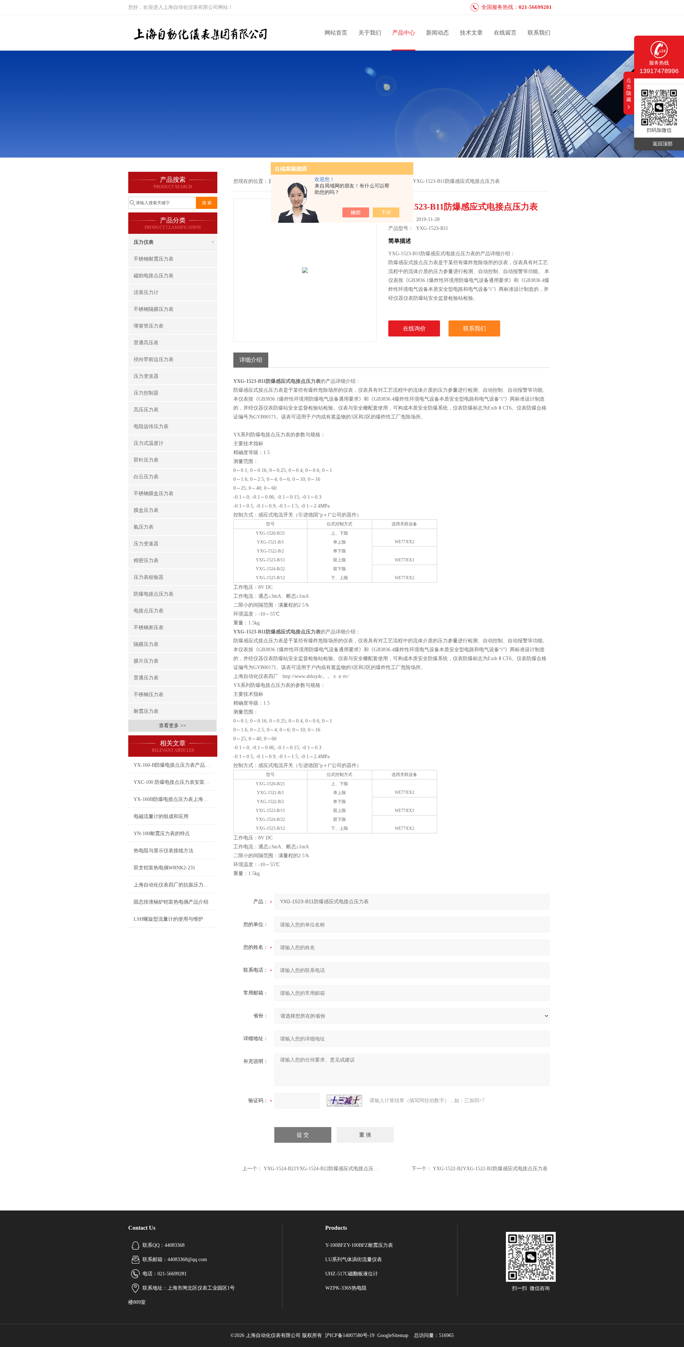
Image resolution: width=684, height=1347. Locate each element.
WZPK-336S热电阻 (346, 1288)
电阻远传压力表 (151, 426)
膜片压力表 (146, 661)
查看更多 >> (172, 725)
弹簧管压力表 (149, 326)
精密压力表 (146, 560)
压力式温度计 (149, 443)
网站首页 (336, 33)
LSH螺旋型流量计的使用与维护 (168, 919)
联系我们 (539, 33)
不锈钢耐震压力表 (153, 259)
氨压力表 (144, 527)
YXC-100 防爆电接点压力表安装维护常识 (175, 782)
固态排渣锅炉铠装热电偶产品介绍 (171, 902)
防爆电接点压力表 (153, 594)
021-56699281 (535, 7)
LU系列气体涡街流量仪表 (353, 1259)
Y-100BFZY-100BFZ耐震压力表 (359, 1245)
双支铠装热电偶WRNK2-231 (164, 867)
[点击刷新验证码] (344, 1101)
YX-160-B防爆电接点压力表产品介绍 (174, 765)
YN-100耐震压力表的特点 (162, 833)
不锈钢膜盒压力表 (153, 493)
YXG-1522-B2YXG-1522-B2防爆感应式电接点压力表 (490, 1168)
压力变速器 (146, 543)
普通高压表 (146, 342)
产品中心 (403, 33)
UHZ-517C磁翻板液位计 (351, 1273)
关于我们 (369, 33)
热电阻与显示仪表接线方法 (163, 850)
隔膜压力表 (146, 644)
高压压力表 (146, 409)
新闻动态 (437, 33)
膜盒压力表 (146, 510)
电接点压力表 (149, 610)
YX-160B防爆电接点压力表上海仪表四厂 (175, 799)
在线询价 (414, 328)
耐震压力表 (146, 711)
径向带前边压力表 (153, 359)
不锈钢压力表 (149, 694)
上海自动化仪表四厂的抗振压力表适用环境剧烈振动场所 (175, 885)
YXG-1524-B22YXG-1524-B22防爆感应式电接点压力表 (323, 1168)
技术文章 (471, 33)
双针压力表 (146, 460)
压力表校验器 (149, 577)
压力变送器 (146, 376)
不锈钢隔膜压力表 (153, 309)
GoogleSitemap (392, 1335)
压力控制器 (146, 393)
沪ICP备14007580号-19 (349, 1335)
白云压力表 (146, 476)
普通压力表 (146, 677)
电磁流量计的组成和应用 (161, 816)
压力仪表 (144, 242)
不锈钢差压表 (149, 627)
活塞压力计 (146, 292)
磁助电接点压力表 (153, 275)
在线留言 (505, 33)
